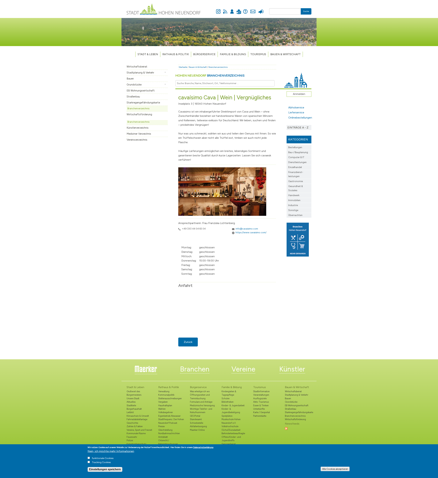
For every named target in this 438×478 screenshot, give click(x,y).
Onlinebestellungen (299, 117)
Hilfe (245, 9)
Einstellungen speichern (105, 469)
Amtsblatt (163, 437)
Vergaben (163, 402)
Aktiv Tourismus (261, 402)
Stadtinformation (261, 391)
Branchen (194, 369)
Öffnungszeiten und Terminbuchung (200, 397)
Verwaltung (163, 391)
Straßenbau (133, 96)
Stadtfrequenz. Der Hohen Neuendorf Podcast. (171, 421)
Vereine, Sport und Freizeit (139, 430)
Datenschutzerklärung (203, 447)
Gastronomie (295, 181)
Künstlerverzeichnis (138, 127)
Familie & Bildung (233, 54)
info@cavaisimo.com (247, 228)
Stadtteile (131, 405)
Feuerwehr (132, 437)
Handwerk (293, 195)
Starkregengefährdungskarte (143, 102)
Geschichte (132, 423)
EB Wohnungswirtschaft (141, 90)
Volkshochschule (230, 426)
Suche (306, 11)
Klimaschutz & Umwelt (138, 416)
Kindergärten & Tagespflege (229, 393)
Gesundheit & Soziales (295, 188)
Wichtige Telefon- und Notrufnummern (201, 411)
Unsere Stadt (133, 398)
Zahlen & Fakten (135, 426)
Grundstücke (134, 84)
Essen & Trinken (261, 405)
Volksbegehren (165, 412)
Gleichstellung (165, 430)
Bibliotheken (228, 402)
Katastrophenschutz (136, 444)
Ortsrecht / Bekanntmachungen (168, 442)
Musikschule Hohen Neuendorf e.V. (231, 421)
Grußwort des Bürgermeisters (134, 393)
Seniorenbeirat (229, 444)
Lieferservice (296, 112)
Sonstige (293, 210)
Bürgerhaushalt (134, 409)
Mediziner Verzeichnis (139, 133)
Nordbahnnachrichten (169, 433)
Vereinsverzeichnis (137, 139)
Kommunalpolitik (166, 395)
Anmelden (232, 9)
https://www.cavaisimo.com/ (251, 232)
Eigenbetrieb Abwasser (169, 416)
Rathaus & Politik (175, 54)
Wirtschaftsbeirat (137, 66)
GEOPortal (195, 416)
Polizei (130, 440)
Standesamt (196, 419)
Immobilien (294, 200)
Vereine (243, 369)
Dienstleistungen (297, 162)
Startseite (183, 67)
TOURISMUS (258, 54)
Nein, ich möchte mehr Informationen (111, 451)
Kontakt (252, 9)
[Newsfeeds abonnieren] (286, 428)
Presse (261, 9)
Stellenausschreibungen (170, 398)
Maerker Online (197, 430)
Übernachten (295, 215)
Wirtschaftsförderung (139, 114)
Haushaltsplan (165, 405)
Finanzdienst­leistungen (295, 174)
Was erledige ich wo (200, 391)
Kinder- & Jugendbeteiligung (231, 411)
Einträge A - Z (297, 127)
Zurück (188, 342)
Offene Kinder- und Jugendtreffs (231, 439)
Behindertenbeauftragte (233, 433)
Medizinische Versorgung (202, 405)
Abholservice (296, 107)
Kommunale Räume (136, 433)
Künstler (292, 369)
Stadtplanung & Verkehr (140, 72)
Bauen (130, 78)
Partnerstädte (259, 416)
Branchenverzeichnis (138, 108)
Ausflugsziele (260, 398)
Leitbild (130, 412)
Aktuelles (131, 402)
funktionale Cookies (103, 458)
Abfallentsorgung (198, 426)
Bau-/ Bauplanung (298, 152)
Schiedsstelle (196, 423)
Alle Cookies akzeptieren (335, 469)
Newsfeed (225, 9)
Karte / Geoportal (261, 412)
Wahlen (162, 409)
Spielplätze (227, 416)
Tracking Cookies (101, 462)
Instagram (218, 9)
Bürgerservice (204, 54)
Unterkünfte (259, 409)
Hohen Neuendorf (209, 75)
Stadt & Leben (148, 54)
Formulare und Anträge (201, 402)
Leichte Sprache (238, 9)
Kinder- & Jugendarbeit (233, 405)
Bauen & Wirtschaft (285, 54)
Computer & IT (296, 157)
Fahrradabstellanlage (137, 419)
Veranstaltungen (261, 395)
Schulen (226, 398)
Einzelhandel (295, 167)
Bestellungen (295, 147)
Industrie (293, 205)
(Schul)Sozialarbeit (231, 430)
